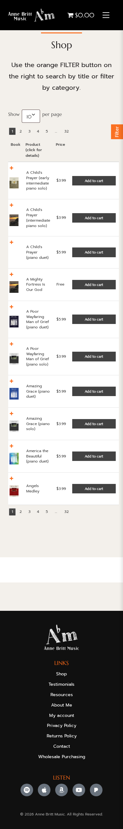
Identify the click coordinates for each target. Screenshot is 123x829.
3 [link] (29, 131)
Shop (61, 674)
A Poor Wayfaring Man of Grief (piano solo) (37, 356)
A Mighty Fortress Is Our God (35, 284)
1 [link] (12, 131)
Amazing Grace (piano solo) (38, 424)
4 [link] (38, 131)
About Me (61, 705)
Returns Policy (62, 736)
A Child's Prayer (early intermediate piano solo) (37, 180)
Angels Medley (32, 488)
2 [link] (21, 131)
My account (61, 715)
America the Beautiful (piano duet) (37, 456)
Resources (61, 694)
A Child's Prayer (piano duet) (37, 252)
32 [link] (66, 131)
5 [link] (47, 131)
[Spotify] (26, 790)
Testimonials (61, 684)
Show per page (35, 115)
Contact (61, 746)
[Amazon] (61, 790)
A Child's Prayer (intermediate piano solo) (38, 217)
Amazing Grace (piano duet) (38, 391)
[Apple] (44, 790)
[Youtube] (79, 790)
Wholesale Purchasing (61, 756)
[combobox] (31, 116)
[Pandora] (96, 790)
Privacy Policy (61, 725)
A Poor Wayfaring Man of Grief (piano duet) (37, 319)
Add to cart (94, 181)
